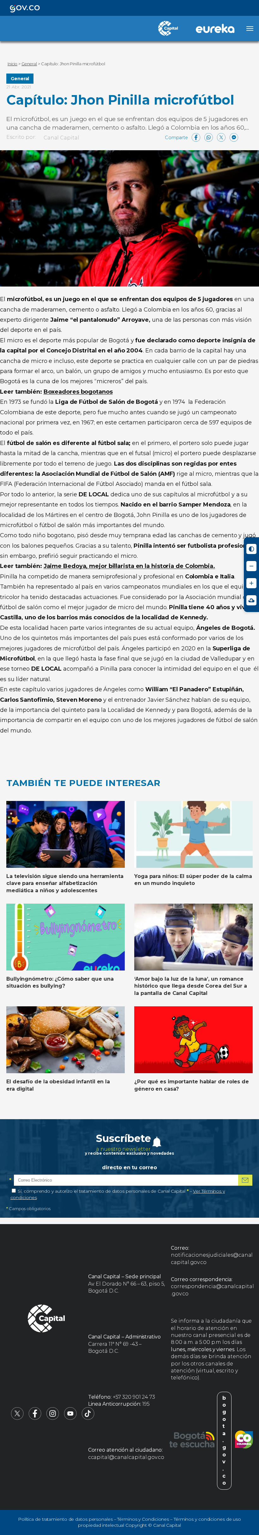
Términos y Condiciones (143, 1519)
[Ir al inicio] (46, 1319)
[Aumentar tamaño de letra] (251, 583)
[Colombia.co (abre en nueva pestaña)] (244, 1440)
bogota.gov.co (224, 1440)
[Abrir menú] (250, 28)
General (20, 78)
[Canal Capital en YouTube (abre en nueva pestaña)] (70, 1418)
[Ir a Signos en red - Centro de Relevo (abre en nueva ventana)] (251, 600)
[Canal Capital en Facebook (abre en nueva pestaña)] (35, 1418)
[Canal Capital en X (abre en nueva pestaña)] (17, 1418)
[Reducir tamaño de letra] (251, 566)
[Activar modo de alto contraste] (251, 549)
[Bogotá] (191, 1440)
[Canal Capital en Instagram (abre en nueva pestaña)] (52, 1418)
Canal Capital (61, 138)
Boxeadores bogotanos (78, 391)
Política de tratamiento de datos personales (65, 1519)
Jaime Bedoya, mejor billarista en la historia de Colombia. (129, 566)
